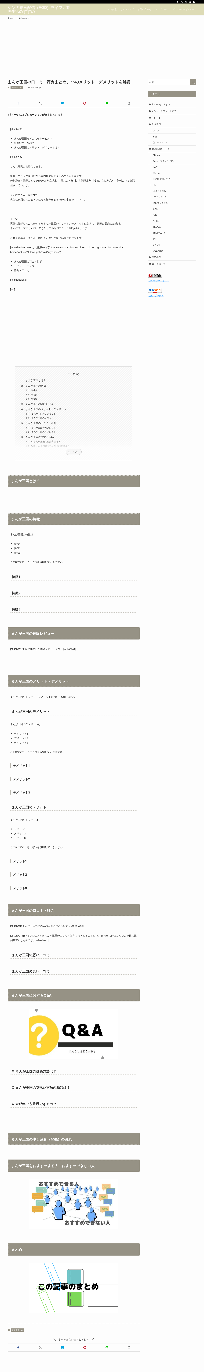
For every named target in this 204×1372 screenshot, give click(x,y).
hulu (155, 214)
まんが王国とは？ (36, 380)
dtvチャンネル (159, 191)
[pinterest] (190, 2)
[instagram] (186, 2)
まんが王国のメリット (42, 418)
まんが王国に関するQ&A (40, 437)
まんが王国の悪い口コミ (43, 427)
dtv (154, 185)
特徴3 (34, 398)
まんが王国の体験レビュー (41, 403)
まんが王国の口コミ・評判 (41, 423)
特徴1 (34, 390)
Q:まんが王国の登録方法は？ (45, 441)
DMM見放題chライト (162, 179)
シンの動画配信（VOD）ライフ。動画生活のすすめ (39, 9)
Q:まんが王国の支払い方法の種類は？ (50, 445)
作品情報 (156, 124)
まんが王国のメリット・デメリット (46, 409)
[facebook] (178, 2)
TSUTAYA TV (159, 232)
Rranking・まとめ (161, 104)
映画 (155, 136)
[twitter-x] (182, 2)
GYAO (155, 209)
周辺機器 (156, 257)
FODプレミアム (160, 202)
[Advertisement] (102, 45)
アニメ (156, 130)
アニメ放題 (158, 250)
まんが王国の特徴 (36, 385)
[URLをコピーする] (129, 103)
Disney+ (156, 173)
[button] (18, 103)
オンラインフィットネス (164, 110)
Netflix (156, 220)
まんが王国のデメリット (43, 413)
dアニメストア (160, 197)
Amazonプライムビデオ (164, 161)
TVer (155, 238)
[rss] (194, 2)
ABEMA (156, 155)
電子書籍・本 (16, 87)
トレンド (156, 117)
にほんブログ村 (156, 295)
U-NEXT (156, 244)
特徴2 (34, 394)
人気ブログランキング (158, 280)
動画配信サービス (161, 148)
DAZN (155, 167)
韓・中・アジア (160, 142)
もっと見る (73, 451)
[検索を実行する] (193, 82)
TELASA (156, 226)
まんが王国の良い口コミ (43, 431)
